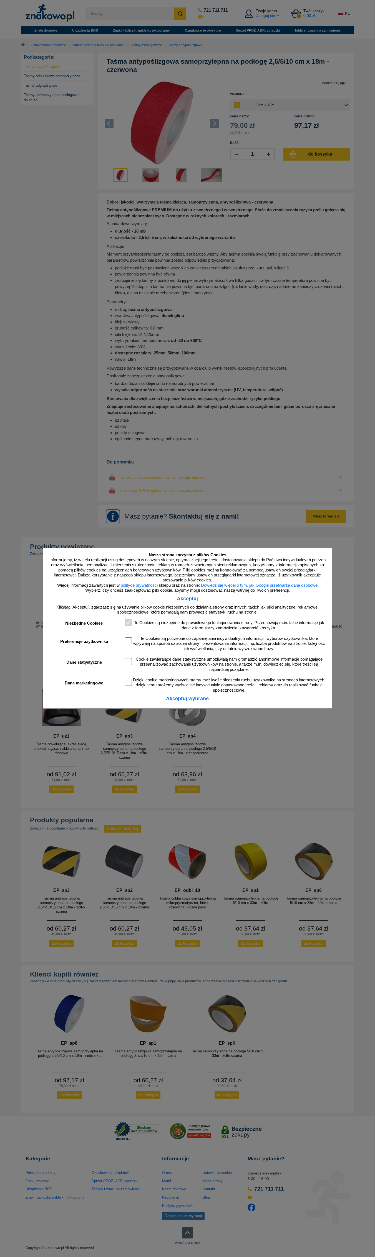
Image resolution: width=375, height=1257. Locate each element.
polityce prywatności (139, 585)
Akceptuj (187, 598)
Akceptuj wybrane (187, 698)
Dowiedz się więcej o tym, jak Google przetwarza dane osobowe (259, 585)
